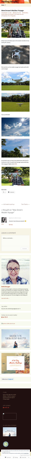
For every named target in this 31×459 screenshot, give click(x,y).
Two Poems (25, 204)
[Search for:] (28, 5)
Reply (11, 224)
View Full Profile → (5, 298)
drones (3, 14)
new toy (21, 14)
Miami (6, 14)
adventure (25, 12)
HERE (15, 164)
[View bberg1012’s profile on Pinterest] (7, 317)
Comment (24, 248)
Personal (19, 12)
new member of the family (13, 14)
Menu (2, 5)
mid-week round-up (7, 204)
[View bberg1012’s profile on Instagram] (5, 317)
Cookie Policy (26, 453)
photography (4, 15)
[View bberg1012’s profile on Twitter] (5, 407)
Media (15, 12)
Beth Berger (5, 287)
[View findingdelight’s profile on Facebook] (2, 317)
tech (9, 15)
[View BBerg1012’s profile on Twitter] (3, 317)
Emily (2, 224)
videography (13, 15)
